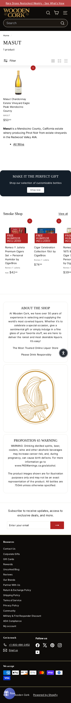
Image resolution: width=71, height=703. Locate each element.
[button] (63, 353)
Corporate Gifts (11, 554)
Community (9, 610)
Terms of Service (12, 600)
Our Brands (9, 579)
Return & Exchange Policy (17, 590)
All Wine (18, 144)
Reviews (7, 574)
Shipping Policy (11, 595)
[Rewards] (9, 693)
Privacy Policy (11, 605)
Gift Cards (8, 559)
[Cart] (56, 12)
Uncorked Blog (11, 569)
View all (63, 213)
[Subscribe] (57, 525)
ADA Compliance (12, 621)
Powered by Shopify (45, 694)
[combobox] (35, 23)
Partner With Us (11, 584)
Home (6, 35)
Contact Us (9, 548)
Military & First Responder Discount (22, 615)
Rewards (8, 564)
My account (9, 626)
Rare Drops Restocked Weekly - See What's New (35, 3)
